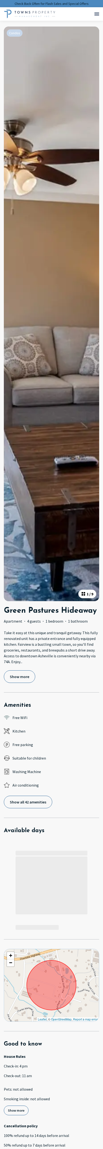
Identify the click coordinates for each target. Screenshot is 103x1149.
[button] (10, 955)
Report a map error (85, 1019)
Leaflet (42, 1019)
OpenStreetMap (61, 1019)
